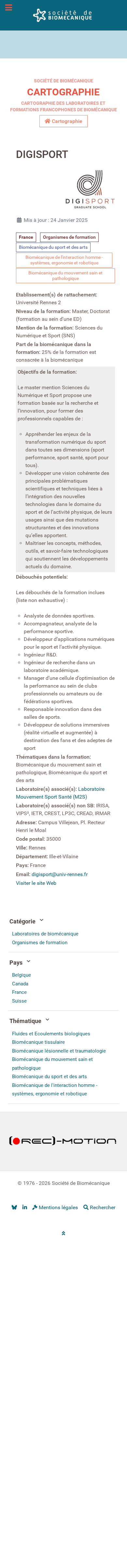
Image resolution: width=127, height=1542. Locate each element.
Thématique (26, 1021)
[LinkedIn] (24, 1207)
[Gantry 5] (63, 15)
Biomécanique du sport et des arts (53, 247)
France (26, 237)
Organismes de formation (69, 237)
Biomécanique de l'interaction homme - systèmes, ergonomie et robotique (64, 260)
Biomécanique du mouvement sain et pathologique (65, 275)
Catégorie (23, 921)
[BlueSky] (14, 1207)
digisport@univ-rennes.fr (60, 874)
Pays (16, 962)
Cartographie (63, 92)
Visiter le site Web (36, 883)
